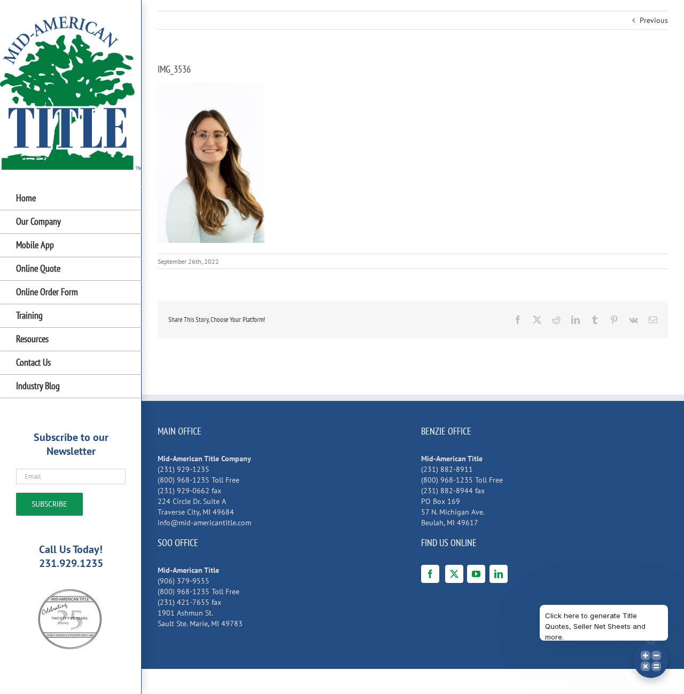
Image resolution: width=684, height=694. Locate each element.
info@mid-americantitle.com (204, 522)
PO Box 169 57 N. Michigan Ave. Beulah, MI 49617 (453, 511)
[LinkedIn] (498, 574)
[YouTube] (476, 574)
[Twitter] (454, 574)
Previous (654, 20)
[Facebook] (430, 574)
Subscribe (49, 504)
